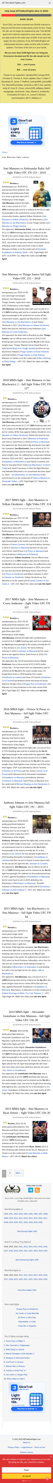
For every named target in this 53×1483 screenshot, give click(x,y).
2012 (21, 1218)
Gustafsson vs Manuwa (14, 777)
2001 (11, 1214)
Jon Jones (21, 648)
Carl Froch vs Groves (14, 1362)
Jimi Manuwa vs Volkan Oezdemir (33, 325)
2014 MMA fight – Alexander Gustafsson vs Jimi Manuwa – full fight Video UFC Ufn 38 (26, 1016)
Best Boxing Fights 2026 (27, 1231)
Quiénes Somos (26, 1452)
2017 (45, 1218)
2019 (11, 1222)
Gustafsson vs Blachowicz (14, 462)
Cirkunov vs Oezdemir (13, 577)
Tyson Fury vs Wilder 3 (15, 1341)
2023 (31, 1222)
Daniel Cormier (18, 544)
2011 (16, 1218)
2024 (35, 1222)
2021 (21, 1222)
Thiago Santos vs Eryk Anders (31, 355)
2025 (40, 1222)
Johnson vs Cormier (38, 864)
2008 (45, 1214)
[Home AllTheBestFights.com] (12, 1192)
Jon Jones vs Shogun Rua (16, 1375)
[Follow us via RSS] (37, 1192)
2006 (35, 1214)
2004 (26, 1214)
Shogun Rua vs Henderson (27, 1309)
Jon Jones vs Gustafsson (14, 1070)
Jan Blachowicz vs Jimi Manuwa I (26, 475)
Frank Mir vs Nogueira (27, 1326)
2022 (26, 1222)
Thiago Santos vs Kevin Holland (34, 352)
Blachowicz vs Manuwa (24, 883)
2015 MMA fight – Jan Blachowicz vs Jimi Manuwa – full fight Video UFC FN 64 (26, 912)
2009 (6, 1218)
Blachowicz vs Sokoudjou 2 (26, 967)
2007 (40, 1214)
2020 (16, 1222)
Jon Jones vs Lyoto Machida (27, 1313)
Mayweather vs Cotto (27, 1322)
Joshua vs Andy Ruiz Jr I (16, 1370)
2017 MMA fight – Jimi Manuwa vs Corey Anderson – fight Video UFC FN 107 (26, 603)
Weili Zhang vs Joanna (15, 1349)
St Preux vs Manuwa (40, 442)
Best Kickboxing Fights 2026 (27, 1260)
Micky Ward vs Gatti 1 (16, 1379)
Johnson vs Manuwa (20, 548)
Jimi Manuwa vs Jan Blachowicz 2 (18, 322)
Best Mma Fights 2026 (27, 1290)
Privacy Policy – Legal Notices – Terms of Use (26, 1447)
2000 (6, 1214)
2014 (30, 1218)
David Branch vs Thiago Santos (21, 348)
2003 (21, 1214)
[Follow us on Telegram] (31, 1192)
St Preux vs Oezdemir (13, 574)
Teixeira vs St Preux (12, 771)
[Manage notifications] (47, 1479)
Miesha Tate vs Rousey (15, 1366)
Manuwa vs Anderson (38, 439)
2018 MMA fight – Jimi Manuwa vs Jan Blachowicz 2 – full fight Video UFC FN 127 (26, 384)
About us (26, 1442)
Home (4, 152)
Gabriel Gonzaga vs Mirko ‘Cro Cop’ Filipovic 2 (22, 993)
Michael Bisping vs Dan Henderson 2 (33, 784)
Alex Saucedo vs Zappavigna (17, 1345)
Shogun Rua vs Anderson (34, 684)
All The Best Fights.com (13, 3)
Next (19, 1173)
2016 (40, 1218)
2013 (25, 1218)
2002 (16, 1214)
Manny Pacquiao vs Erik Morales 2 (20, 1354)
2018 (6, 1222)
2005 (31, 1214)
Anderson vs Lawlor (12, 677)
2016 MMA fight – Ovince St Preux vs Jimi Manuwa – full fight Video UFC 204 (27, 713)
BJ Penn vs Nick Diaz (27, 1317)
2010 (11, 1218)
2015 (35, 1218)
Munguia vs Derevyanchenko (18, 1358)
